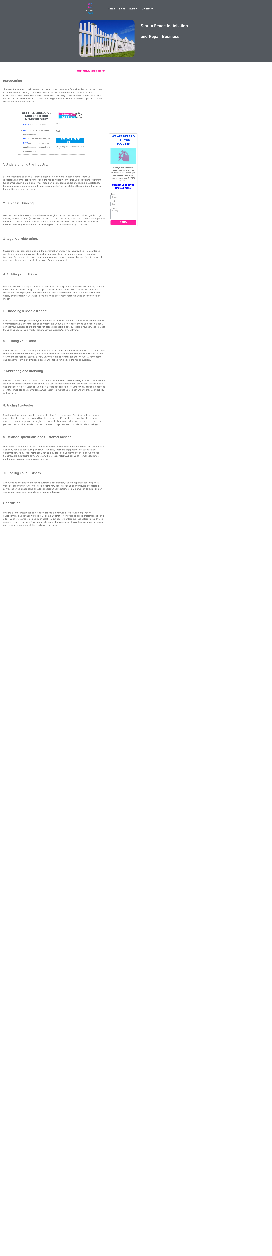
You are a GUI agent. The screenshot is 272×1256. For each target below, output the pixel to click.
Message (113, 208)
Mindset (146, 8)
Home (111, 8)
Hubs (132, 8)
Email (58, 131)
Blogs (122, 8)
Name (58, 123)
